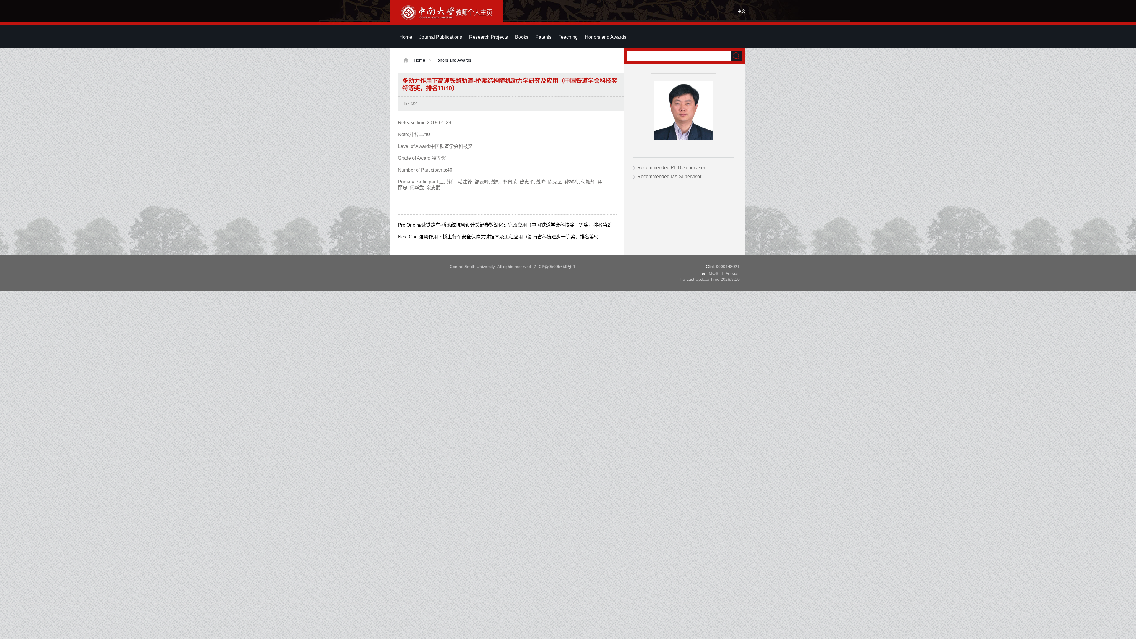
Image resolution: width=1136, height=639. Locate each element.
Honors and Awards (605, 37)
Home (405, 37)
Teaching (568, 37)
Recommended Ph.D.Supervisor (671, 167)
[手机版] (703, 273)
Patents (543, 37)
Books (521, 37)
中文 (741, 11)
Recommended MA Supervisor (669, 176)
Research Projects (488, 37)
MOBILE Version (722, 273)
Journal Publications (440, 37)
